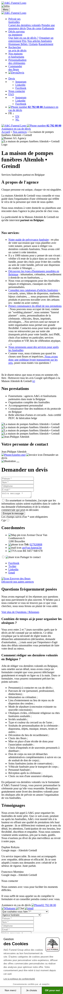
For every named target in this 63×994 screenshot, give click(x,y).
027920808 (36, 544)
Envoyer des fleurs (19, 578)
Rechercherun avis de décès (17, 49)
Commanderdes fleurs (15, 68)
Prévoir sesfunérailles (14, 20)
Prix (24, 40)
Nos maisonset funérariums (16, 55)
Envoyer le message (13, 513)
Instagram (20, 81)
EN (17, 116)
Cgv (3, 520)
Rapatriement (45, 44)
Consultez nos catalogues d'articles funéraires (33, 290)
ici (33, 381)
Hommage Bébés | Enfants (23, 44)
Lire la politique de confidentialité (19, 979)
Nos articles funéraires (39, 40)
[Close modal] (17, 462)
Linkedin (20, 84)
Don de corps (34, 28)
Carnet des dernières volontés (24, 25)
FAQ (11, 94)
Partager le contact (30, 557)
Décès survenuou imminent (16, 33)
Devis (21, 72)
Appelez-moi (18, 454)
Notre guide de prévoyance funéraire (28, 239)
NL (17, 119)
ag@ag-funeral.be (32, 547)
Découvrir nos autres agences (17, 581)
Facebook (20, 88)
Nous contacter (16, 91)
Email (11, 572)
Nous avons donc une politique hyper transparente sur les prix (33, 359)
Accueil (5, 131)
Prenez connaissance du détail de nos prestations (35, 305)
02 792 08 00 (48, 905)
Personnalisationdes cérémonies (17, 61)
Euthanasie (48, 28)
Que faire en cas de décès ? (23, 37)
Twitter (12, 566)
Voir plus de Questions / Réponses (20, 612)
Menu (5, 9)
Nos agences (20, 131)
